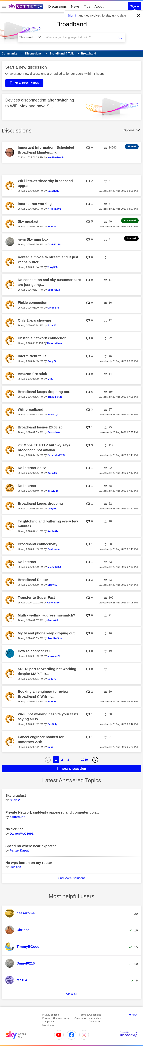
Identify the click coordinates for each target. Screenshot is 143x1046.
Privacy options (50, 1014)
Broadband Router (33, 580)
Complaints (48, 1021)
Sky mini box (37, 239)
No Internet (27, 486)
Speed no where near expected (31, 846)
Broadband (71, 24)
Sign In (134, 6)
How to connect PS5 (34, 651)
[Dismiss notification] (138, 15)
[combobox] (80, 37)
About (99, 6)
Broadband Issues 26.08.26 (40, 427)
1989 (84, 759)
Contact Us (95, 1021)
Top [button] (134, 1015)
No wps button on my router (28, 863)
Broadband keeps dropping (40, 503)
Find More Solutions (71, 878)
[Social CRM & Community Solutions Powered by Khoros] (128, 1035)
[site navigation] (4, 6)
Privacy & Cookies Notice (56, 1018)
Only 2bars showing (34, 320)
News (75, 6)
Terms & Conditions (90, 1014)
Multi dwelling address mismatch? (46, 615)
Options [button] (128, 130)
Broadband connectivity (37, 544)
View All (71, 994)
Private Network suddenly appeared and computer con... (52, 812)
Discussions (57, 6)
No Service (14, 829)
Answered (130, 220)
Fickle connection (32, 303)
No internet (27, 562)
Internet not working (35, 204)
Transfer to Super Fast (36, 597)
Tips (87, 6)
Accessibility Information (87, 1018)
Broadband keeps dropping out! (44, 392)
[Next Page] (95, 759)
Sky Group (48, 1025)
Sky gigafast (28, 221)
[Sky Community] (26, 6)
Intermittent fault (32, 356)
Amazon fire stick (32, 374)
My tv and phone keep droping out (46, 633)
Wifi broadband (30, 409)
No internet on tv (32, 468)
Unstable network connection (42, 338)
